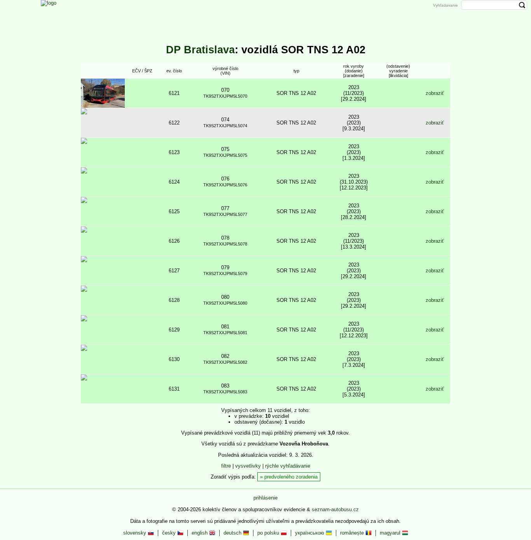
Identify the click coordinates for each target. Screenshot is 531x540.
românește (352, 533)
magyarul (391, 533)
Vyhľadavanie (445, 5)
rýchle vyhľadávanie (287, 466)
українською (310, 533)
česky (169, 533)
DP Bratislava (200, 50)
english (200, 533)
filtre (226, 466)
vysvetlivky (248, 466)
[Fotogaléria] (252, 16)
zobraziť (435, 93)
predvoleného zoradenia (291, 477)
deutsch (233, 533)
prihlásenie (265, 498)
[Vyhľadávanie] (330, 16)
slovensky (135, 533)
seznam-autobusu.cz (335, 509)
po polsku (269, 533)
